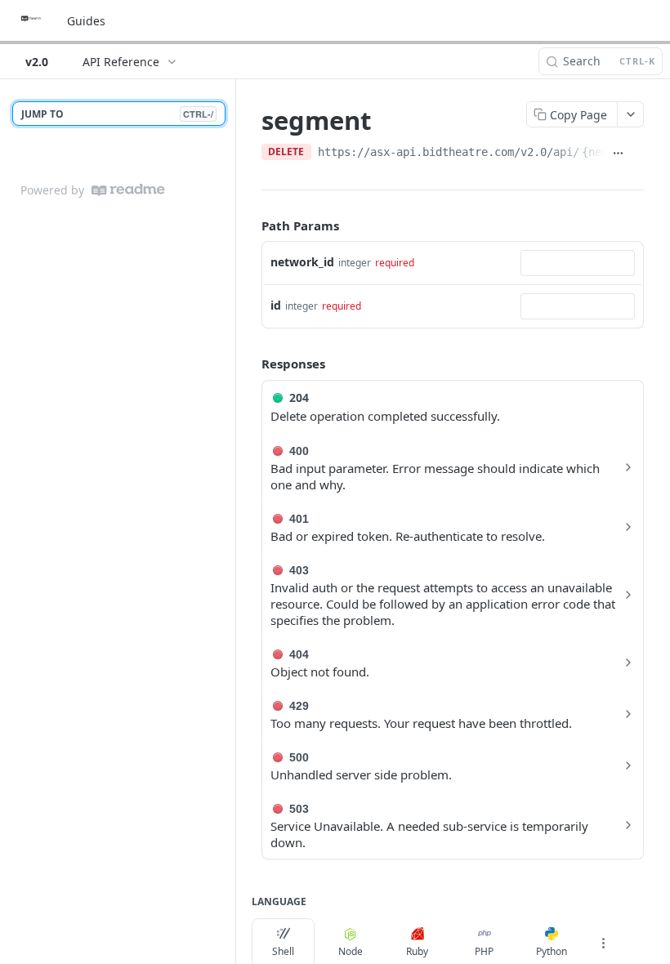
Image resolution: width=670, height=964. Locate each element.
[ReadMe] (128, 190)
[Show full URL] (617, 153)
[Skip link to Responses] (250, 364)
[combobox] (577, 263)
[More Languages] (603, 943)
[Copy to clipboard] (637, 153)
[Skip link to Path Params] (250, 225)
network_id (302, 262)
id (275, 305)
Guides (86, 21)
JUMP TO (117, 114)
